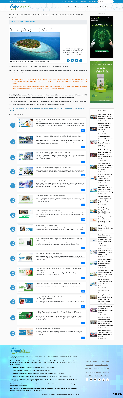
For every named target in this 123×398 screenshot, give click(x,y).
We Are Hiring (105, 361)
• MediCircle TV (83, 1)
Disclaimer (106, 372)
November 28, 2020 (30, 22)
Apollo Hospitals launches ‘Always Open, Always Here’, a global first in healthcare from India (105, 334)
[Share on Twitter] (72, 60)
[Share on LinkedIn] (76, 60)
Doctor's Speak (68, 7)
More (110, 7)
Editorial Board (89, 376)
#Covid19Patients (52, 108)
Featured (59, 7)
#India (13, 108)
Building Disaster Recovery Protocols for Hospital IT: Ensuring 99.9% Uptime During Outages (105, 263)
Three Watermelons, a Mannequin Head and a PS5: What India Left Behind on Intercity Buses (105, 167)
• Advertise (63, 1)
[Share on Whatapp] (81, 60)
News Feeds (89, 365)
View (83, 130)
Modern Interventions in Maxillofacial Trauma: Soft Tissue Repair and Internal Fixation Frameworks (105, 252)
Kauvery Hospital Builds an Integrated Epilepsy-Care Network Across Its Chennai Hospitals (105, 310)
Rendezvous (82, 7)
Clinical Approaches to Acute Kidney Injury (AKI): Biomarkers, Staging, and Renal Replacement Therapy (105, 189)
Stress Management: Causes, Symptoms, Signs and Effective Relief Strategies (105, 283)
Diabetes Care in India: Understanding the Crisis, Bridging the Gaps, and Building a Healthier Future (105, 201)
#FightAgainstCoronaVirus (71, 108)
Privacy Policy (88, 368)
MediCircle (13, 22)
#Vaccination (12, 110)
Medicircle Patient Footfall (102, 376)
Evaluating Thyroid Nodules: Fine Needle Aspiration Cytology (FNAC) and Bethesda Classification (105, 178)
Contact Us (96, 361)
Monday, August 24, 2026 (19, 1)
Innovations (90, 7)
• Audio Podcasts (92, 1)
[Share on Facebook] (68, 60)
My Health (75, 7)
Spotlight (53, 7)
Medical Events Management (93, 372)
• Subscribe (70, 1)
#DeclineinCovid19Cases (37, 108)
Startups (96, 7)
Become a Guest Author (101, 365)
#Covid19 (45, 108)
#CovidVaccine (80, 108)
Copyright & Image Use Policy (102, 368)
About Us (88, 361)
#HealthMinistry (27, 108)
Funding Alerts (104, 7)
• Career (76, 1)
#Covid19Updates (60, 108)
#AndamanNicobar (19, 108)
